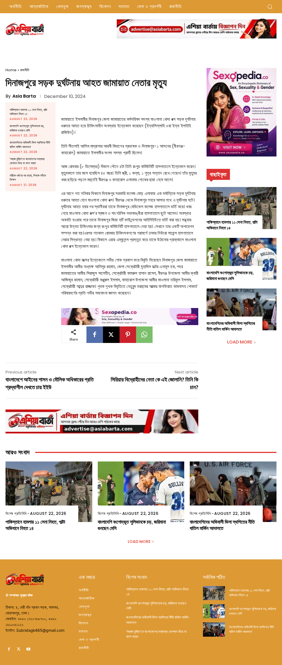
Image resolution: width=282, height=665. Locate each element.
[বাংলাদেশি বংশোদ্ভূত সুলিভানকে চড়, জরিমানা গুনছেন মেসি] (241, 259)
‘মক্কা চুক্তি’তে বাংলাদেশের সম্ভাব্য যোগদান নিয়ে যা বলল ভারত (27, 161)
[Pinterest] (128, 334)
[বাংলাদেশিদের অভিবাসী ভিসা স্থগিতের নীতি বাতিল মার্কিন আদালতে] (241, 309)
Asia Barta (24, 96)
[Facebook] (94, 334)
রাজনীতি (24, 70)
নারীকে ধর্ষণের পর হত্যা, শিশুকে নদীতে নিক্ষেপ (28, 178)
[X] (111, 334)
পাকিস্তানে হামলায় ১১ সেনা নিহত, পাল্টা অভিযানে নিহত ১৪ (28, 112)
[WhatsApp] (144, 334)
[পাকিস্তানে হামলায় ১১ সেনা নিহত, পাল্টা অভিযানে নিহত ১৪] (241, 208)
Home (11, 70)
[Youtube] (28, 649)
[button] (269, 6)
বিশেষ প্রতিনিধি (16, 513)
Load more (239, 342)
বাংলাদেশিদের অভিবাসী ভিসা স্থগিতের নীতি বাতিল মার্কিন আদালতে (30, 145)
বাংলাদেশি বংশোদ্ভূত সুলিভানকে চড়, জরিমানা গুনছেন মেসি (27, 128)
